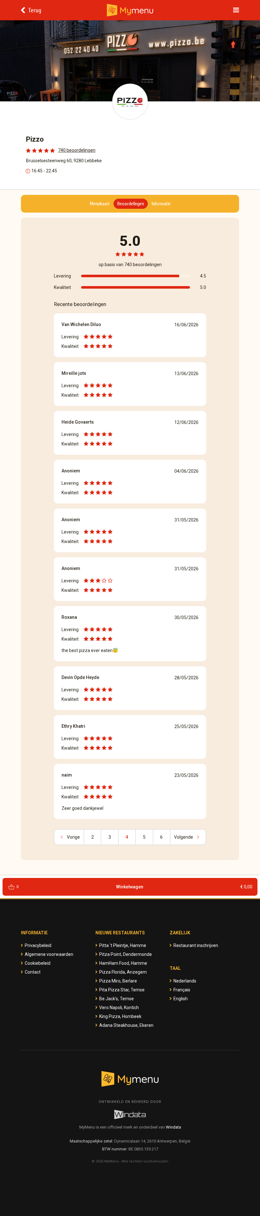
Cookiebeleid (37, 963)
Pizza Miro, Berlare (118, 980)
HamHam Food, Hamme (123, 963)
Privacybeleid (38, 945)
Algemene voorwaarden (49, 954)
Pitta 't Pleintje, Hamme (122, 945)
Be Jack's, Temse (116, 998)
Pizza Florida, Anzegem (123, 972)
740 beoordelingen (76, 150)
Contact (33, 972)
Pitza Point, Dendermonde (125, 954)
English (180, 998)
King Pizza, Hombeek (120, 1016)
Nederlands (184, 980)
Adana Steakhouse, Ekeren (126, 1025)
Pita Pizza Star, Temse (122, 989)
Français (181, 989)
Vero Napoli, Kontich (119, 1007)
